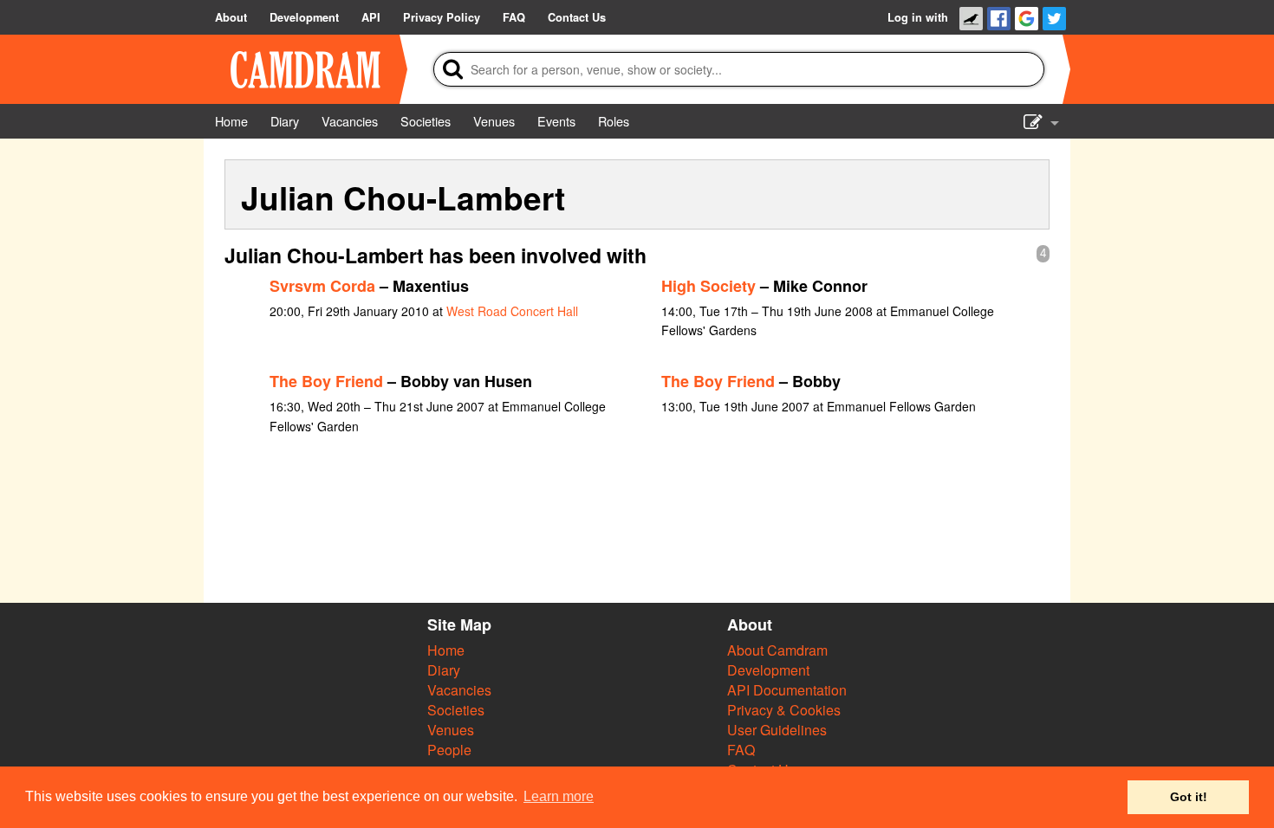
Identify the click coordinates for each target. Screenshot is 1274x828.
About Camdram (777, 650)
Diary (443, 670)
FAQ (741, 750)
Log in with (917, 17)
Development (768, 670)
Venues (450, 730)
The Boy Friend (326, 381)
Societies (455, 710)
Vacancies (459, 690)
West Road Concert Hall (512, 311)
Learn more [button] (558, 796)
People (449, 750)
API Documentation (787, 690)
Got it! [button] (1188, 797)
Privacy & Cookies (784, 710)
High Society (708, 286)
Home (446, 650)
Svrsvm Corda (322, 286)
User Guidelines (777, 730)
